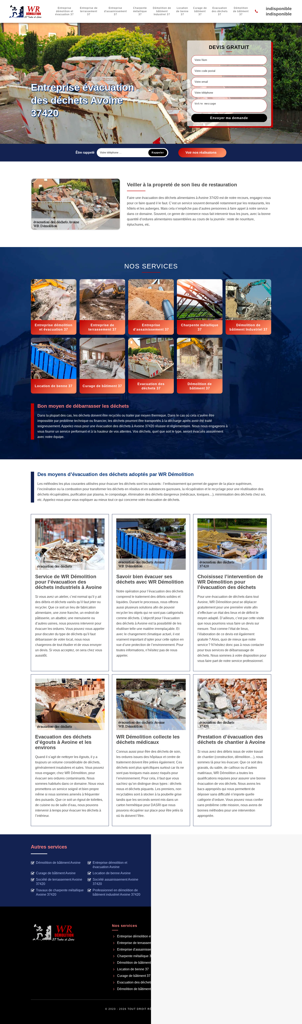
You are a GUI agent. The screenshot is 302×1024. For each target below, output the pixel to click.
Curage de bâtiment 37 (200, 11)
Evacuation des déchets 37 (220, 11)
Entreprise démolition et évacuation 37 (64, 11)
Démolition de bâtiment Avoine (58, 862)
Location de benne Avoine (112, 873)
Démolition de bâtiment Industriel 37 (162, 11)
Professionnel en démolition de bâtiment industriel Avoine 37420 (116, 892)
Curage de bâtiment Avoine (56, 873)
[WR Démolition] (25, 11)
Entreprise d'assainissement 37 (115, 11)
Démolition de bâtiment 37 (241, 11)
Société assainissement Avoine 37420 (115, 882)
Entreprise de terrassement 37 (89, 11)
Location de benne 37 (182, 11)
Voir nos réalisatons (201, 152)
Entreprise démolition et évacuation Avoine (110, 865)
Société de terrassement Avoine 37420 (59, 882)
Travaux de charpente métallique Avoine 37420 (60, 892)
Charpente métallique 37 (140, 11)
